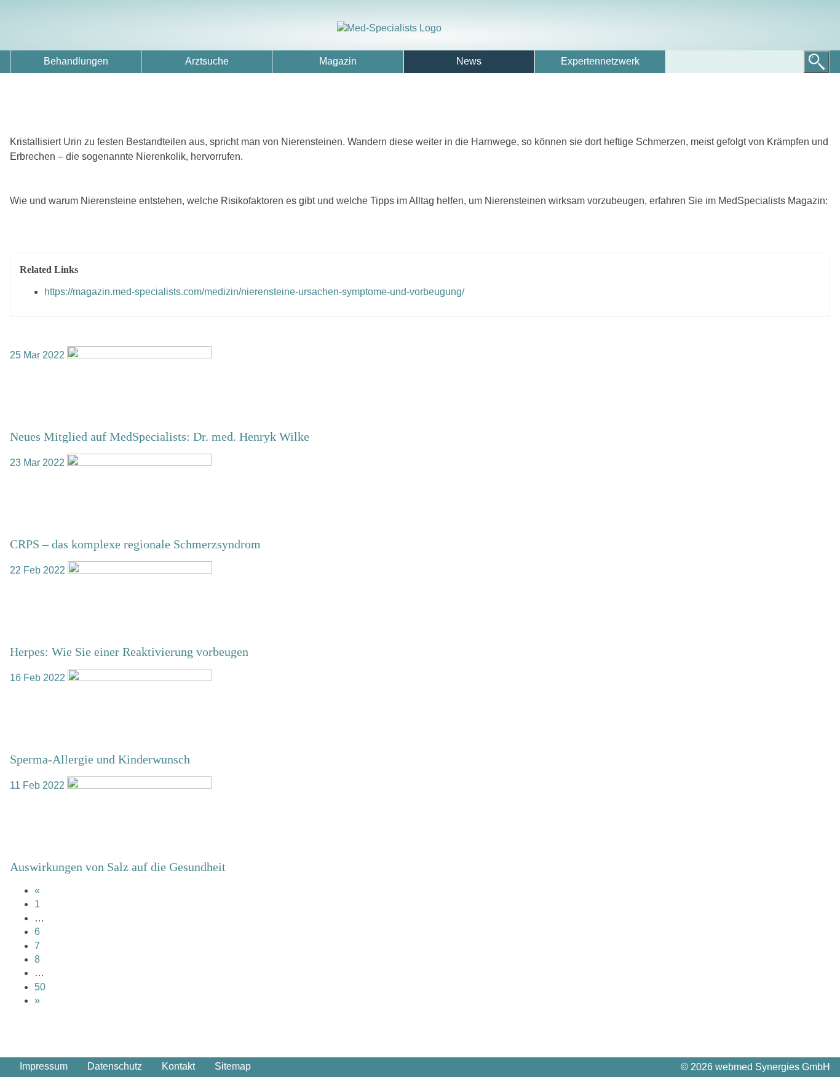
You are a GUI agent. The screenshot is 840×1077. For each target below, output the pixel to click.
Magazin (338, 61)
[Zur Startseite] (420, 28)
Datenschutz (114, 1066)
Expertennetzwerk (600, 61)
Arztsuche (207, 61)
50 (40, 987)
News (468, 61)
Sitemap (233, 1066)
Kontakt (178, 1066)
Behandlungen (76, 61)
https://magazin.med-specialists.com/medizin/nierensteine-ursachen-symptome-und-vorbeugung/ (254, 291)
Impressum (44, 1066)
